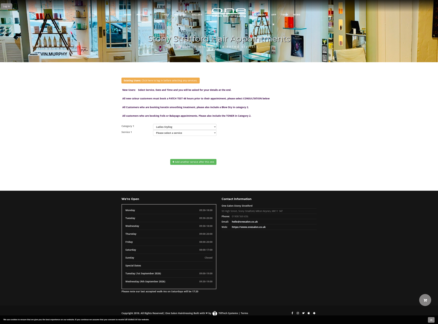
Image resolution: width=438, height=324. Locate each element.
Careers (260, 14)
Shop (165, 14)
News (296, 14)
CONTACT (261, 25)
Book (153, 14)
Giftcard (180, 14)
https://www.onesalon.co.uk (249, 227)
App (273, 14)
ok (431, 320)
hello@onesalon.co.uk (245, 221)
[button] (274, 23)
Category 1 (127, 126)
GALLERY (197, 14)
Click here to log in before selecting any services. (160, 80)
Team (284, 14)
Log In (6, 6)
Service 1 (126, 132)
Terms (244, 313)
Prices (141, 14)
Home (127, 14)
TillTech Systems (228, 313)
